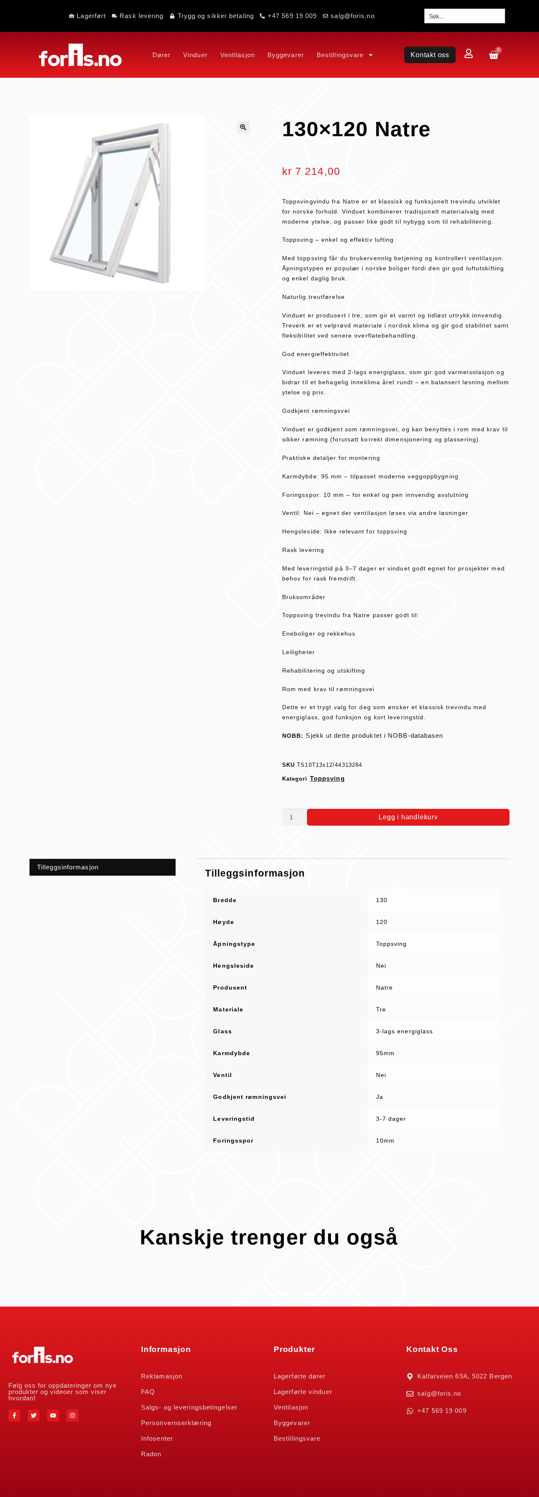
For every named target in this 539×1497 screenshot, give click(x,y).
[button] (243, 127)
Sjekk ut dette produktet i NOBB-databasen (374, 735)
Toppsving (327, 778)
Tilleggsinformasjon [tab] (68, 867)
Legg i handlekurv (408, 817)
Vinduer (195, 54)
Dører (161, 54)
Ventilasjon (237, 54)
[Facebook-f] (14, 1415)
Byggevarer (285, 54)
